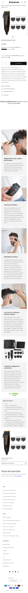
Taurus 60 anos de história (9, 490)
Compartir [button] (6, 95)
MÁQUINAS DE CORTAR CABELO (13, 5)
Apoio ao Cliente (18, 476)
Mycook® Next (6, 544)
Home (2, 5)
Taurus (11, 590)
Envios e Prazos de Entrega (9, 523)
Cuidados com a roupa (8, 563)
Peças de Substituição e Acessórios (11, 520)
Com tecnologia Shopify (17, 590)
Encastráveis (6, 553)
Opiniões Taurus (7, 532)
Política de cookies (7, 505)
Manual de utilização (8, 463)
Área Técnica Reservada (9, 529)
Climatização (6, 566)
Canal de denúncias (7, 508)
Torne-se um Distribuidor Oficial (10, 535)
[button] (2, 2)
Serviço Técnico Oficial (8, 526)
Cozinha (5, 550)
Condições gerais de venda (9, 496)
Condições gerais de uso (9, 499)
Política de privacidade (8, 502)
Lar (3, 556)
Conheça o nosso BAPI (8, 547)
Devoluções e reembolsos (9, 493)
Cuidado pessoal (7, 559)
